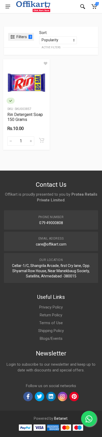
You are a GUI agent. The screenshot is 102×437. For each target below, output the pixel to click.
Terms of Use (51, 323)
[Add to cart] (41, 140)
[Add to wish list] (45, 63)
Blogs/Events (51, 338)
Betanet (60, 418)
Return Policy (51, 315)
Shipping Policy (51, 330)
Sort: (43, 32)
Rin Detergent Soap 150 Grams (25, 117)
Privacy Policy (51, 307)
